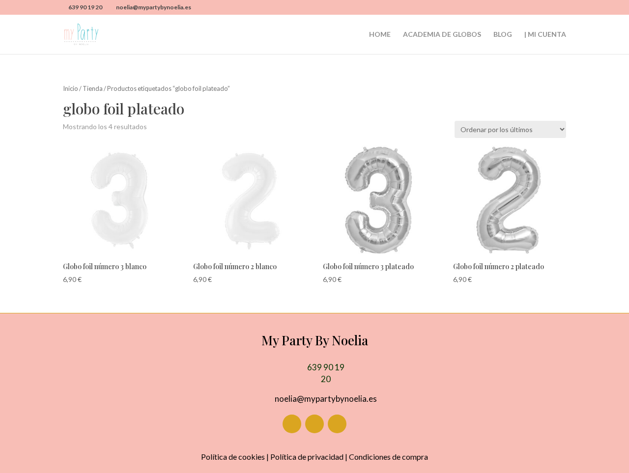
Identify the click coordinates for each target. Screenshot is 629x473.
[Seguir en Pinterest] (337, 424)
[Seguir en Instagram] (314, 424)
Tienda (93, 88)
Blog (502, 34)
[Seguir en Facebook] (292, 424)
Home (380, 34)
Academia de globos (442, 34)
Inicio (70, 88)
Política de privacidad (306, 456)
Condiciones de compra (388, 456)
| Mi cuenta (545, 34)
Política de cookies (233, 456)
